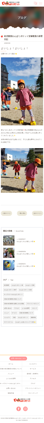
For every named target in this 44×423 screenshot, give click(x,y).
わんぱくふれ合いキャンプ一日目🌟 (25, 322)
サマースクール (8, 322)
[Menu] (40, 3)
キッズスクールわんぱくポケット (13, 294)
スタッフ (34, 308)
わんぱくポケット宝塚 (25, 290)
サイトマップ (33, 393)
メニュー (6, 313)
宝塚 (14, 318)
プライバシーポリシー (33, 304)
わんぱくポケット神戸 (10, 290)
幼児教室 (6, 285)
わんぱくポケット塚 (17, 285)
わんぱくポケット (23, 318)
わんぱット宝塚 (30, 285)
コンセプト (7, 318)
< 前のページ (6, 213)
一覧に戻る (22, 213)
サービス (14, 313)
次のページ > (37, 213)
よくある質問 (25, 308)
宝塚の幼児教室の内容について (12, 299)
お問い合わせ (8, 308)
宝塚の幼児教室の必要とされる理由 (14, 304)
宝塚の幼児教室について (26, 313)
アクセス (16, 308)
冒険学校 (33, 318)
